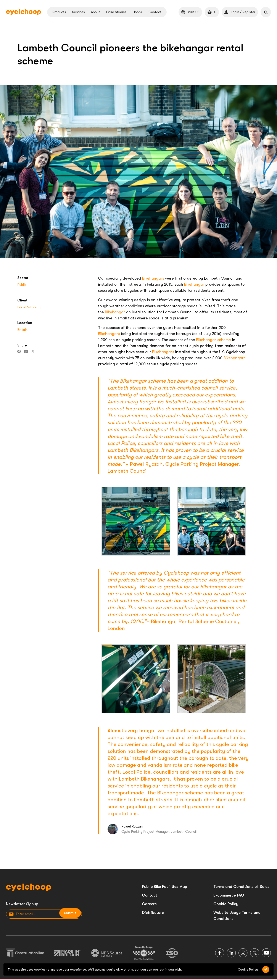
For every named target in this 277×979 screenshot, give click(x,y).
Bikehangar (194, 284)
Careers (149, 904)
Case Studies (116, 12)
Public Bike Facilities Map (164, 886)
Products (59, 12)
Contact (154, 12)
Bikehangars (153, 278)
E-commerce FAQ (228, 895)
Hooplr (137, 12)
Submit (70, 913)
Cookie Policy (225, 904)
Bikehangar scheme (213, 340)
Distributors (153, 912)
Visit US (194, 12)
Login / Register (243, 12)
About (95, 12)
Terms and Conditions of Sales (241, 886)
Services (78, 12)
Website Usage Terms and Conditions (237, 915)
